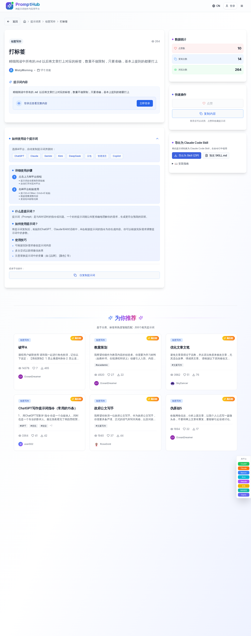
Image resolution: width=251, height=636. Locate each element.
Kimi (60, 156)
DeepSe (244, 481)
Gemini (48, 156)
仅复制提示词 (87, 275)
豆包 (89, 156)
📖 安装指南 (182, 163)
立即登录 (145, 103)
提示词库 (36, 21)
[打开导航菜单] (242, 6)
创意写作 (50, 21)
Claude (34, 156)
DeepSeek (75, 156)
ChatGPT (19, 156)
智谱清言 (102, 156)
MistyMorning (24, 70)
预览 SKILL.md (218, 155)
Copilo (243, 495)
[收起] (157, 138)
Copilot (117, 156)
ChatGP (244, 464)
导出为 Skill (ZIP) (189, 155)
